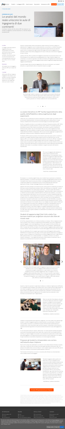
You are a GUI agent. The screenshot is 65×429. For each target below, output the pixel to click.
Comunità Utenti (38, 414)
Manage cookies (50, 427)
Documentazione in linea (39, 417)
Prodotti (4, 415)
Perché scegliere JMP (7, 414)
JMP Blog (52, 415)
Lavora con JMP (54, 417)
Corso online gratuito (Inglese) (25, 417)
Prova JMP (54, 4)
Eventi (20, 414)
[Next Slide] (61, 88)
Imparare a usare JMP (39, 415)
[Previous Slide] (21, 88)
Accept (61, 427)
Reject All (57, 427)
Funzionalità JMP (6, 417)
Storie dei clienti (6, 8)
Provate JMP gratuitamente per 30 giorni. (41, 390)
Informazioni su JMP (54, 414)
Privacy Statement (55, 420)
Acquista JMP (60, 4)
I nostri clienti (21, 415)
